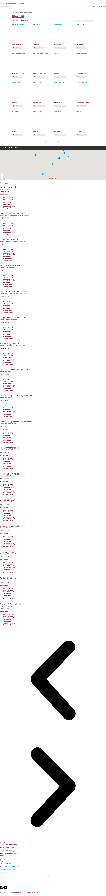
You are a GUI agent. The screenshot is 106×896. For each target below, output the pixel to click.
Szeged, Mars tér (4, 371)
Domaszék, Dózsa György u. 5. (8, 527)
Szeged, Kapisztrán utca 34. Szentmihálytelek (12, 345)
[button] (53, 680)
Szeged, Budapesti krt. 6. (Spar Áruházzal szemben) (14, 241)
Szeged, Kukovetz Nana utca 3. (8, 319)
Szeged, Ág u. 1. (4, 189)
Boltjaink (21, 3)
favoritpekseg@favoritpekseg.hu (13, 866)
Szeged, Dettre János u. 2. (7, 267)
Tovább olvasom (17, 47)
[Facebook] (2, 887)
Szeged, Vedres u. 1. (5, 475)
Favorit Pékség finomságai (8, 3)
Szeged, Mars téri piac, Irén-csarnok (9, 293)
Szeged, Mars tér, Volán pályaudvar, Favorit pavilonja (14, 215)
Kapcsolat (102, 6)
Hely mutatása (24, 293)
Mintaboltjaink (4, 872)
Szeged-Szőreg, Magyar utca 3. (8, 606)
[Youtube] (5, 887)
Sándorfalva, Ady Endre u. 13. (8, 553)
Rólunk (94, 6)
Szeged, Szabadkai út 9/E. (7, 449)
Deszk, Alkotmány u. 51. (6, 501)
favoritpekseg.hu (10, 869)
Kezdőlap (14, 12)
